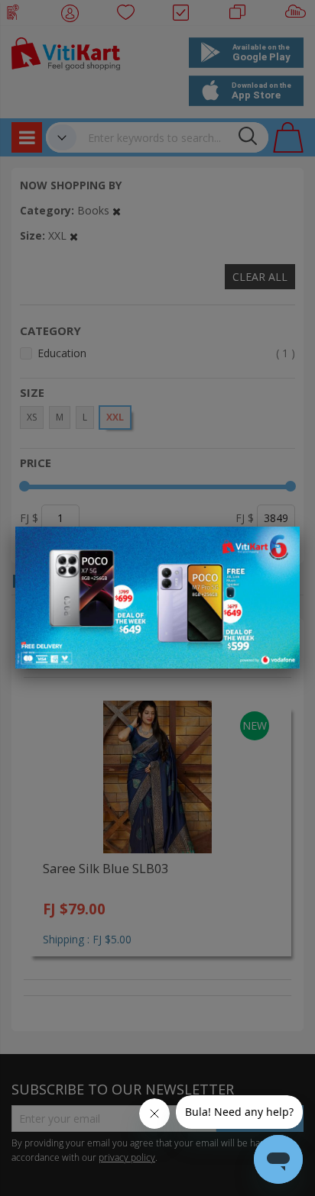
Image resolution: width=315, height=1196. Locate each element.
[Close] (278, 546)
